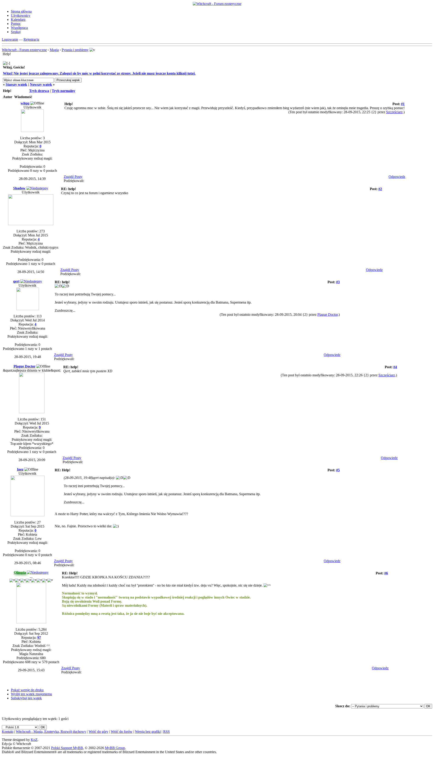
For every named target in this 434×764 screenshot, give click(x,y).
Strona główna (21, 11)
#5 (338, 470)
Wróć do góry (98, 731)
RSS (166, 731)
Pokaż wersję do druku (27, 690)
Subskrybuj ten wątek (26, 698)
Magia (54, 50)
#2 (380, 189)
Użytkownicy (20, 15)
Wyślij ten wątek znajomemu (31, 694)
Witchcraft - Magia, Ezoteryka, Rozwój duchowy (51, 731)
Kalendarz (18, 19)
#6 (386, 573)
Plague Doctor (327, 314)
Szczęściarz (394, 112)
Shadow (19, 188)
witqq (25, 103)
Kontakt (7, 731)
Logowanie (10, 39)
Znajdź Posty (73, 177)
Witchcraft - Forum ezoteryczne (24, 50)
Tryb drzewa (39, 91)
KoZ (34, 740)
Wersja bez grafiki (148, 731)
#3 (338, 282)
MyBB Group (115, 748)
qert (16, 281)
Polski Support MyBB (67, 748)
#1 (403, 104)
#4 (395, 367)
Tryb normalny (63, 91)
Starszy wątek (16, 84)
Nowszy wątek (41, 84)
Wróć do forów (121, 731)
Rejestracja (31, 39)
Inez (20, 469)
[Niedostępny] (37, 188)
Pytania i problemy (75, 50)
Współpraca (19, 28)
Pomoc (16, 24)
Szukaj (16, 32)
